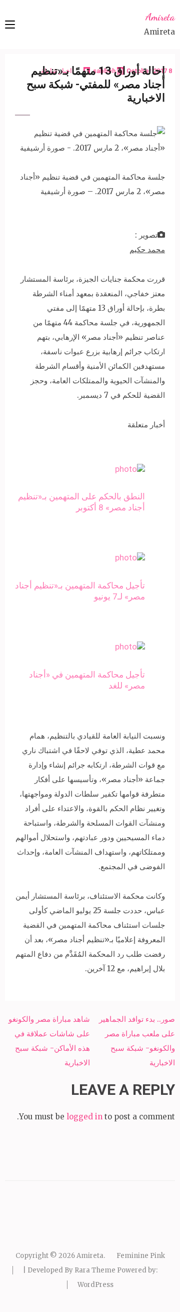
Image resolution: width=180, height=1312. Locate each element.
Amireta (160, 17)
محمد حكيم (147, 249)
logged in (84, 1116)
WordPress (96, 1284)
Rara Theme (95, 1270)
